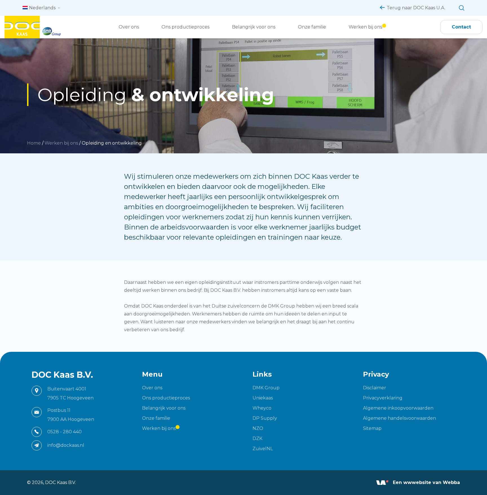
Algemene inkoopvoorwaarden (398, 408)
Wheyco (262, 408)
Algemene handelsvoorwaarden (399, 418)
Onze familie (312, 27)
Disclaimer (374, 387)
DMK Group (266, 387)
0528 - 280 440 (64, 431)
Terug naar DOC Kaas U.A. (416, 7)
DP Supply (265, 418)
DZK (257, 438)
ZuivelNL (263, 448)
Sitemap (372, 428)
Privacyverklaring (382, 398)
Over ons (129, 27)
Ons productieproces (185, 27)
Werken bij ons (365, 27)
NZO (258, 428)
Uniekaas (263, 398)
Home (34, 143)
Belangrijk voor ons (253, 27)
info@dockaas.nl (65, 445)
